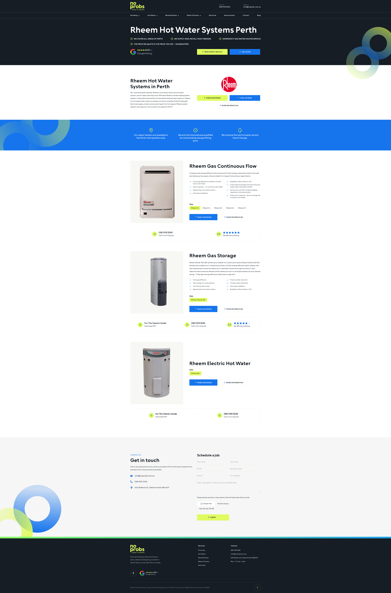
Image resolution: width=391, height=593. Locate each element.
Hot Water (151, 15)
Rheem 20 (218, 208)
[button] (212, 52)
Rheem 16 (206, 208)
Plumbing (134, 15)
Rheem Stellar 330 (198, 300)
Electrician (202, 565)
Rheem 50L (195, 373)
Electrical (212, 15)
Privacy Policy (151, 588)
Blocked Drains (171, 15)
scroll (257, 587)
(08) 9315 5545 (224, 7)
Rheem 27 (242, 208)
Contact (246, 15)
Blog (259, 15)
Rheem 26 (230, 208)
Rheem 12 (194, 208)
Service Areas (229, 15)
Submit (213, 517)
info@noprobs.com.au (252, 7)
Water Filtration (193, 15)
